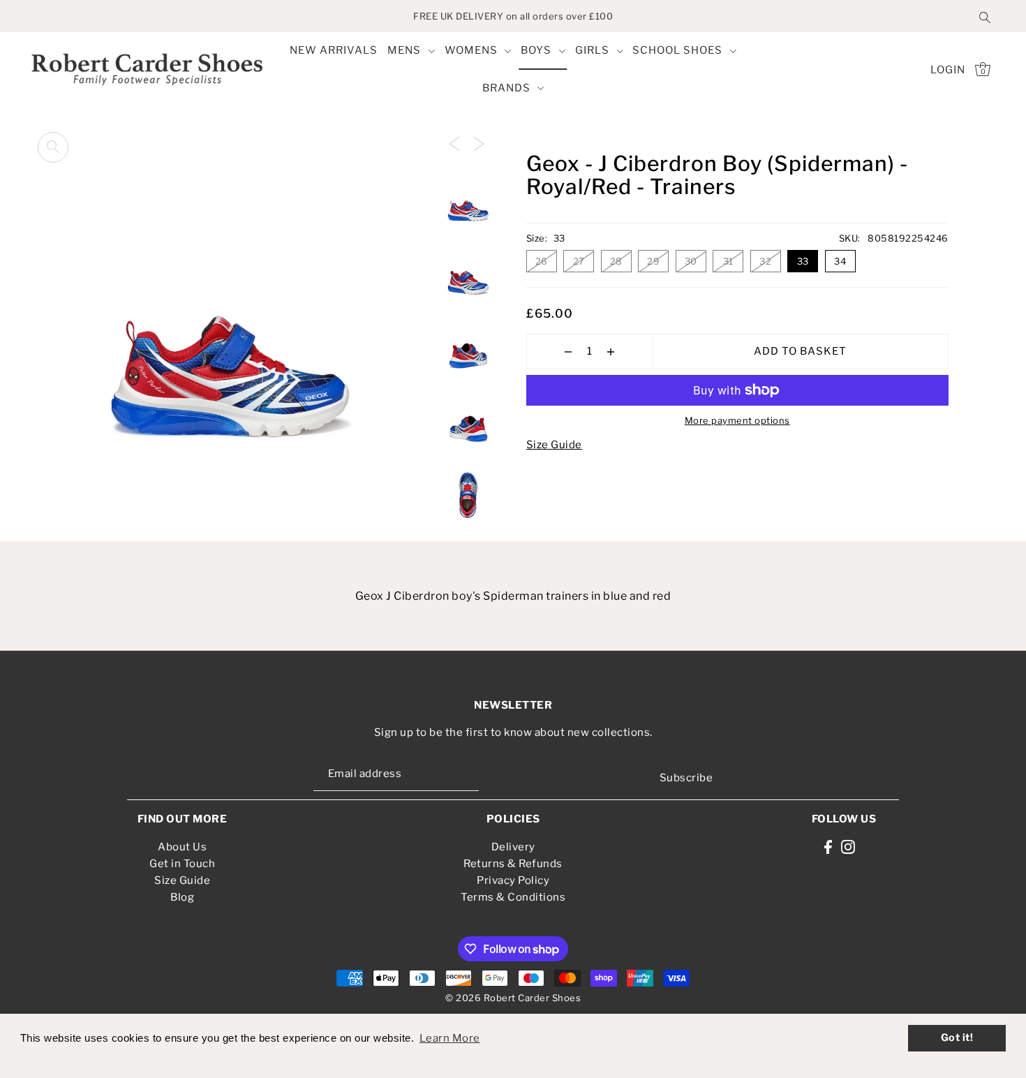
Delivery (513, 847)
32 (765, 261)
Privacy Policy (513, 880)
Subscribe (686, 777)
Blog (182, 897)
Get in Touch (182, 863)
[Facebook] (828, 847)
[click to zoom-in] (53, 147)
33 (803, 261)
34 (840, 261)
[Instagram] (848, 847)
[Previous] (454, 143)
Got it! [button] (957, 1037)
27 (579, 261)
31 (728, 261)
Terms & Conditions (513, 897)
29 (653, 261)
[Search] (984, 16)
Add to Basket (800, 351)
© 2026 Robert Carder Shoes (513, 997)
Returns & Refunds (513, 863)
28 (616, 261)
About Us (182, 847)
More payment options (737, 420)
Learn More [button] (449, 1038)
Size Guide (554, 444)
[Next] (478, 143)
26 (541, 261)
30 (691, 261)
